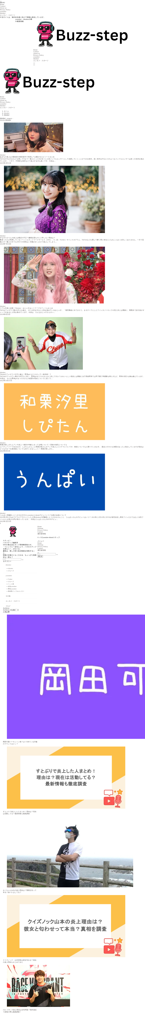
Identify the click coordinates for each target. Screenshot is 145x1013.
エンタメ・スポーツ (7, 15)
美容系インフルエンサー (16, 591)
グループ (11, 571)
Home (2, 4)
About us (3, 8)
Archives (6, 610)
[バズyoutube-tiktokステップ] (81, 48)
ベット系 (11, 584)
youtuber (3, 11)
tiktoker (3, 13)
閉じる (40, 556)
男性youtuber (12, 589)
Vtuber (10, 579)
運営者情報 (41, 534)
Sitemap (40, 528)
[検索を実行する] (22, 559)
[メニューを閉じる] (1, 1)
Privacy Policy (5, 10)
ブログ (8, 606)
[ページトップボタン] (38, 552)
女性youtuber (12, 586)
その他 (8, 596)
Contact (3, 6)
